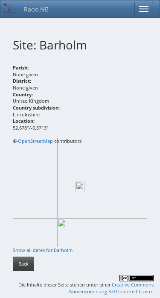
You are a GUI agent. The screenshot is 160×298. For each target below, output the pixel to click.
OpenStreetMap (35, 141)
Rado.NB (36, 9)
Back (23, 263)
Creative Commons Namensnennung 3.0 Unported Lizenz (111, 288)
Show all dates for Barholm (43, 250)
